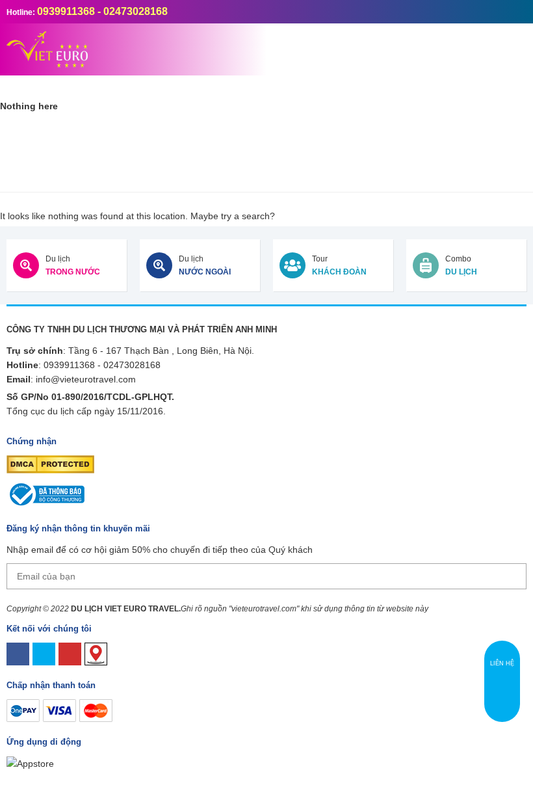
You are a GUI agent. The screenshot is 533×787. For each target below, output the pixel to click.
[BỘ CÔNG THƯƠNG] (45, 493)
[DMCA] (50, 464)
